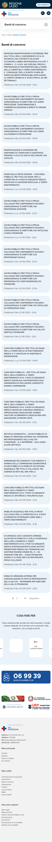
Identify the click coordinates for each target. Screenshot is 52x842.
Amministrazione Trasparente (12, 777)
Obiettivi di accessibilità (10, 825)
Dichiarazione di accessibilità (12, 822)
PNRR (4, 792)
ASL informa (6, 761)
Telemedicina (6, 784)
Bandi (9, 35)
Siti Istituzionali (7, 817)
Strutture (5, 756)
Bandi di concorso (15, 24)
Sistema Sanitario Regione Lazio (13, 815)
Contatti (4, 787)
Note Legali (6, 810)
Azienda (4, 753)
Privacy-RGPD (6, 795)
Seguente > (34, 598)
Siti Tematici (6, 820)
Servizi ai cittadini (8, 758)
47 (25, 598)
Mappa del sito (7, 812)
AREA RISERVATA (43, 5)
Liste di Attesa (7, 790)
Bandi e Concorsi (8, 782)
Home (4, 35)
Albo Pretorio (6, 779)
